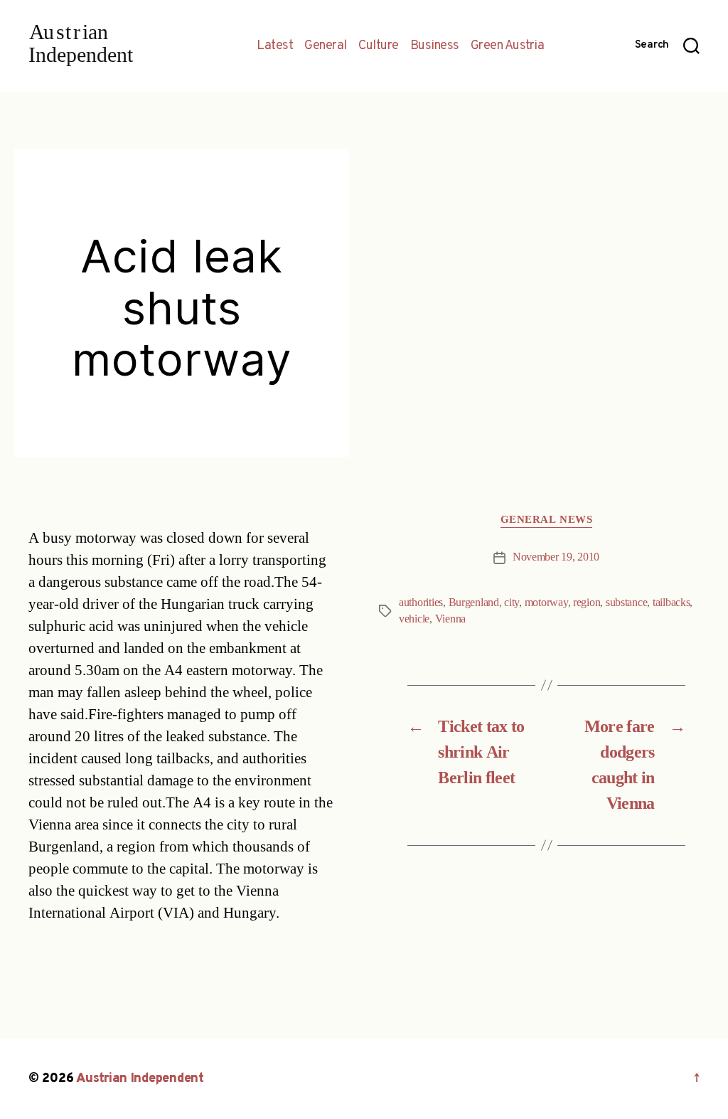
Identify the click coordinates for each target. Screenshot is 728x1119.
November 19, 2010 (556, 557)
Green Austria (508, 46)
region (586, 602)
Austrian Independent (140, 1079)
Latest (275, 46)
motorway (546, 602)
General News (546, 520)
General (325, 46)
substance (627, 602)
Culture (378, 46)
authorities (421, 602)
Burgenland (474, 602)
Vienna (450, 619)
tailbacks (671, 602)
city (511, 602)
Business (434, 46)
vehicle (414, 619)
